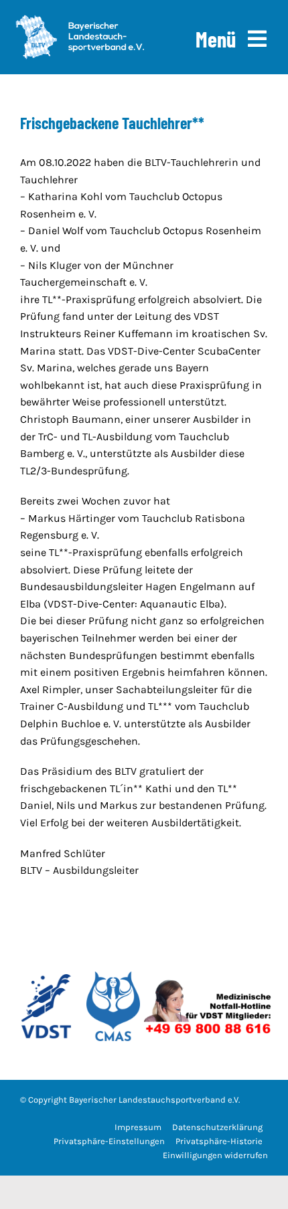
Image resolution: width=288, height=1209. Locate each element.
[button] (109, 1142)
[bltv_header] (79, 19)
